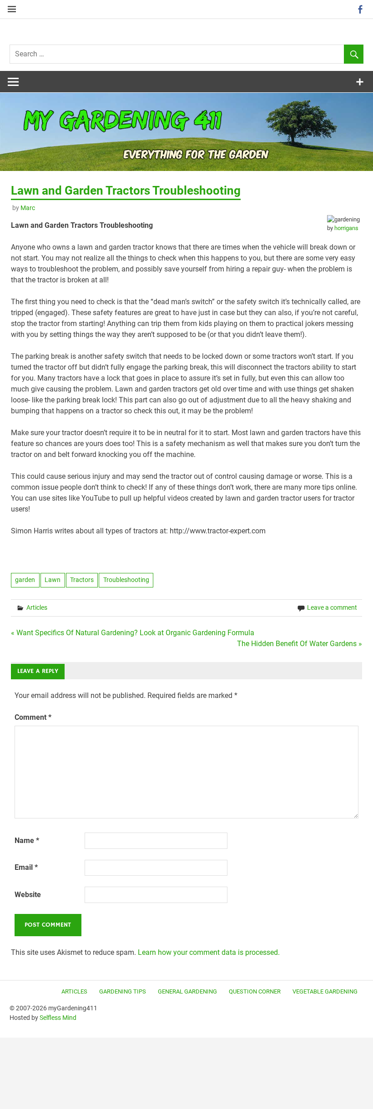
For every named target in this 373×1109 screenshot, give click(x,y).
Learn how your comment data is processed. (209, 952)
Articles (36, 607)
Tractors (82, 579)
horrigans (346, 228)
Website (28, 894)
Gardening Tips (122, 991)
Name (27, 840)
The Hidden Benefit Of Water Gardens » (299, 643)
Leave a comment (332, 607)
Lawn (52, 579)
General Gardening (187, 991)
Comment (33, 717)
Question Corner (255, 991)
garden (25, 579)
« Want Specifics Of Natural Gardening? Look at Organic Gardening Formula (132, 632)
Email (26, 867)
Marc (27, 207)
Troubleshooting (126, 579)
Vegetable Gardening (325, 991)
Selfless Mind (58, 1017)
